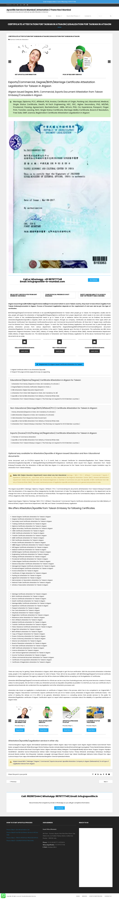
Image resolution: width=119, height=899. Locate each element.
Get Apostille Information (25, 75)
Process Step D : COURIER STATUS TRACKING (20, 840)
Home (78, 896)
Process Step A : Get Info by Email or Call (18, 829)
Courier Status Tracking (93, 721)
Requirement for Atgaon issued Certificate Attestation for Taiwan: (60, 364)
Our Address (93, 280)
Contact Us (59, 808)
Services (84, 896)
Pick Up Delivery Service (72, 75)
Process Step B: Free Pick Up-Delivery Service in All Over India (22, 834)
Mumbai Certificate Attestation (19, 39)
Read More (19, 730)
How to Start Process (95, 896)
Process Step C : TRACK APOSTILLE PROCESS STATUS (22, 837)
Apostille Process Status (70, 721)
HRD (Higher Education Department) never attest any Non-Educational (39, 475)
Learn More (24, 351)
